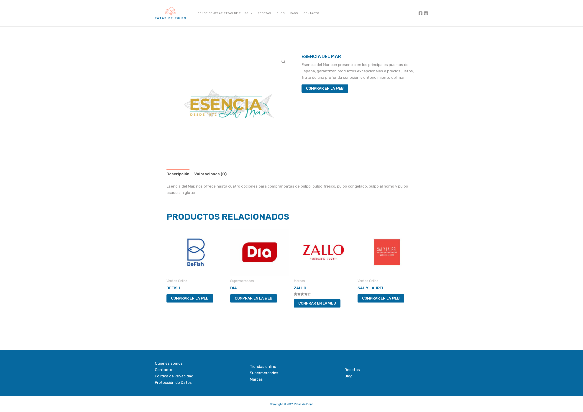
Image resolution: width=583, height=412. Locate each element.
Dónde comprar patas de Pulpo (223, 13)
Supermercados (264, 373)
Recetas (264, 13)
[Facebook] (420, 13)
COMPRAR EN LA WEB (325, 88)
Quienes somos (169, 363)
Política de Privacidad (174, 376)
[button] (250, 13)
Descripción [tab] (177, 174)
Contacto (311, 13)
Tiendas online (263, 366)
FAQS (294, 13)
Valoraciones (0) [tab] (210, 174)
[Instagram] (426, 13)
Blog (281, 13)
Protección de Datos (173, 382)
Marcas (256, 379)
